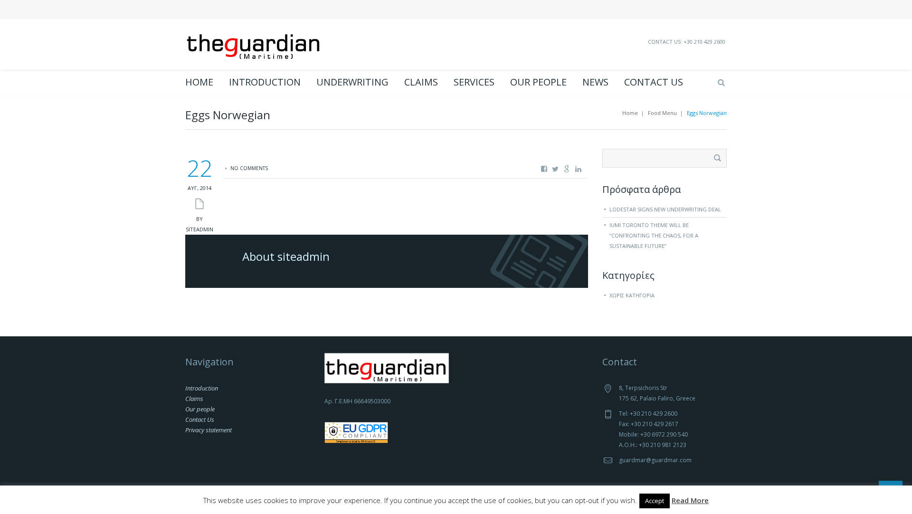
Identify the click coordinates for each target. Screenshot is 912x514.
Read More (690, 500)
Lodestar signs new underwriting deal (665, 209)
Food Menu (662, 112)
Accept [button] (654, 500)
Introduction (265, 82)
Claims (421, 82)
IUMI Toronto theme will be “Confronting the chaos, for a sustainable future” (653, 235)
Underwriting (352, 82)
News (595, 82)
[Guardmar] (254, 43)
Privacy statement (208, 430)
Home (199, 82)
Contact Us (653, 82)
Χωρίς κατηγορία (632, 295)
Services (474, 82)
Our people (538, 82)
